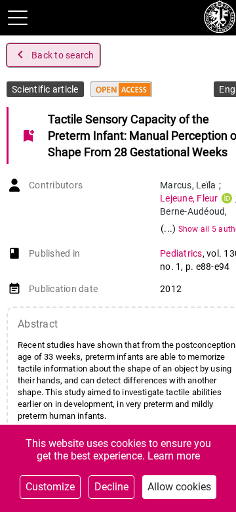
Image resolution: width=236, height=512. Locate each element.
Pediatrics (181, 253)
